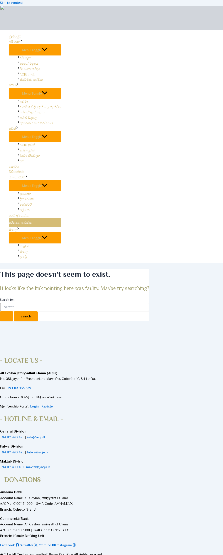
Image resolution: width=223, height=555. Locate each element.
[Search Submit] (6, 316)
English (24, 246)
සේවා (13, 85)
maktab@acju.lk (38, 467)
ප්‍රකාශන (25, 194)
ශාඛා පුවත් (27, 150)
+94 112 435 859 (18, 388)
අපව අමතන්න (19, 215)
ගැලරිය (14, 166)
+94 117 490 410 (12, 467)
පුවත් (12, 128)
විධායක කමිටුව (31, 69)
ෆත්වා (24, 101)
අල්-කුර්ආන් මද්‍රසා (32, 112)
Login (34, 406)
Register (47, 406)
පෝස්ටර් (26, 204)
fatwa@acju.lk (37, 452)
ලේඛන (25, 210)
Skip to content (11, 3)
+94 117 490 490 (12, 437)
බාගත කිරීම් (17, 177)
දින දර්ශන (27, 199)
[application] (21, 42)
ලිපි (22, 161)
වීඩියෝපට (16, 172)
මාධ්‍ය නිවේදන (30, 156)
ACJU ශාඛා (27, 74)
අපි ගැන (14, 42)
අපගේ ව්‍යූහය (29, 63)
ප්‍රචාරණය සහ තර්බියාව (36, 123)
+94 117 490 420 (12, 452)
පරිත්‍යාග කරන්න (20, 222)
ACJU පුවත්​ (27, 145)
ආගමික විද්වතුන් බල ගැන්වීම (40, 107)
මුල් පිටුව (15, 36)
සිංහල (13, 229)
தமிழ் (23, 257)
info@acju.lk (36, 437)
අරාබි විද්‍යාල (28, 117)
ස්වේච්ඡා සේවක (31, 79)
